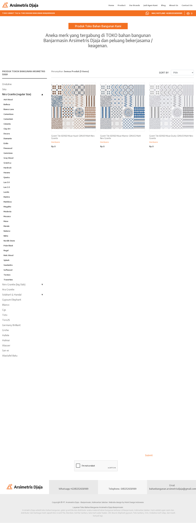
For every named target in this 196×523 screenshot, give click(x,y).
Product (122, 5)
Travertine (8, 279)
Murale (6, 226)
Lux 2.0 (7, 187)
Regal (6, 250)
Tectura (7, 275)
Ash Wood (8, 99)
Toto (4, 314)
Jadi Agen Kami (150, 5)
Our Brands (134, 5)
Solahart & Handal (11, 294)
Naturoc (7, 231)
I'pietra (7, 177)
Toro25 (6, 319)
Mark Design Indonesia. (134, 502)
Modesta (7, 211)
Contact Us (187, 5)
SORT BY (164, 72)
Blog (163, 5)
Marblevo (8, 202)
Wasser (6, 345)
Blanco (5, 304)
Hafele (5, 335)
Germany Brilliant (11, 325)
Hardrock (7, 168)
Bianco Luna (9, 109)
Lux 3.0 (7, 182)
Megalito (7, 206)
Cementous (8, 114)
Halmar (6, 340)
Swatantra (8, 265)
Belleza (7, 104)
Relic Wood (8, 255)
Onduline (7, 84)
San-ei (5, 350)
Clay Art (7, 129)
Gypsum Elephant (11, 299)
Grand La (7, 163)
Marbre (7, 197)
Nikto (6, 236)
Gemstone (8, 153)
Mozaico (7, 216)
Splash (6, 260)
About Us (173, 5)
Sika (4, 89)
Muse (6, 221)
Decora (7, 133)
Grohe (5, 330)
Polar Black (8, 245)
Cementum (8, 119)
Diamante (8, 138)
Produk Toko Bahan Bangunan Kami (98, 26)
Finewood (8, 148)
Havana (7, 172)
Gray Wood (8, 158)
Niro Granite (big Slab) (13, 284)
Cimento (7, 124)
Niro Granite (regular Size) (16, 94)
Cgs (4, 309)
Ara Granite (8, 289)
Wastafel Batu (9, 355)
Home (111, 5)
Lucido (6, 192)
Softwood (8, 270)
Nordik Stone (9, 241)
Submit (149, 455)
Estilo (6, 143)
